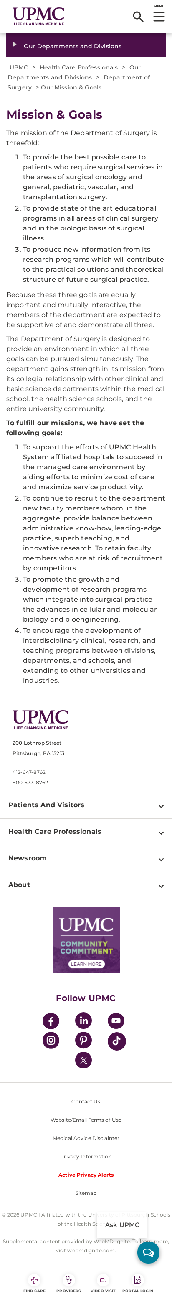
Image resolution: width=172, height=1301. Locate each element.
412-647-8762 (29, 772)
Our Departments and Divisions (72, 46)
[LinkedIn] (83, 1022)
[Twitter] (83, 1060)
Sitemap (86, 1193)
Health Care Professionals (54, 831)
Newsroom (27, 858)
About (19, 885)
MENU (159, 6)
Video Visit (103, 1291)
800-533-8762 (30, 782)
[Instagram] (51, 1041)
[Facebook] (51, 1022)
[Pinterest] (83, 1041)
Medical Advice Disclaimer (86, 1138)
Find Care (34, 1291)
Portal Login (137, 1291)
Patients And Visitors (46, 805)
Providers (68, 1291)
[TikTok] (117, 1041)
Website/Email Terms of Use (86, 1120)
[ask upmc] (148, 1253)
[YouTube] (116, 1022)
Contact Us (85, 1101)
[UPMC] (38, 16)
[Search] (138, 17)
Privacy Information (85, 1156)
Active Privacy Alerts (86, 1175)
